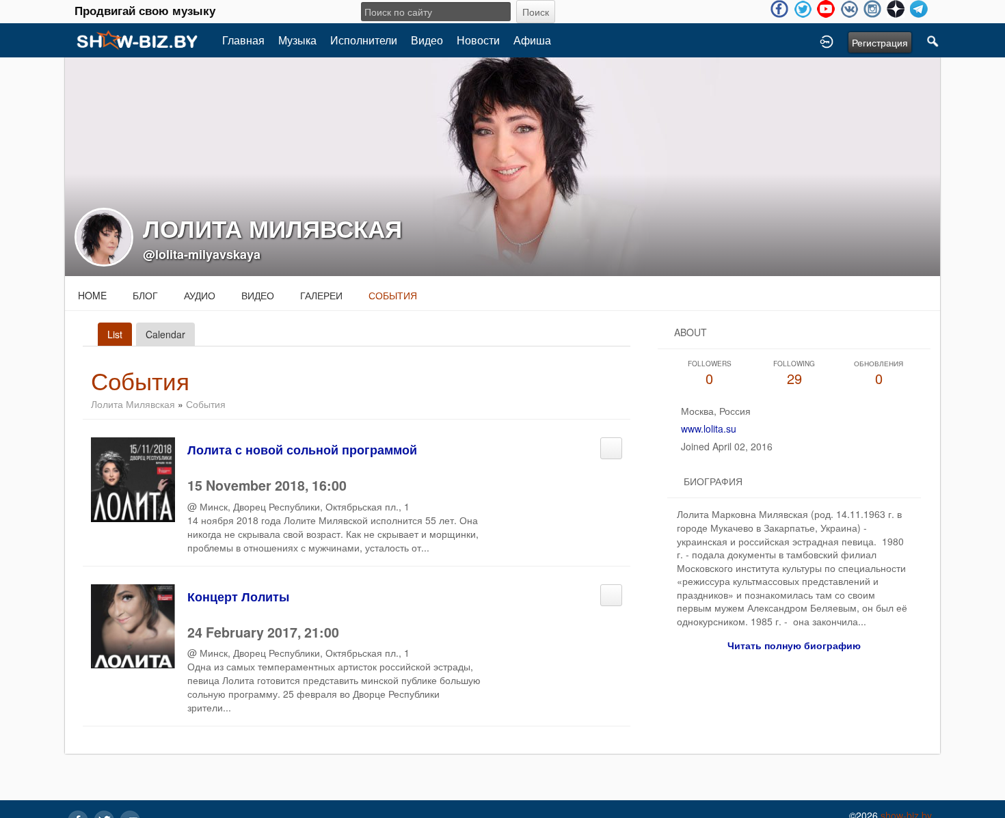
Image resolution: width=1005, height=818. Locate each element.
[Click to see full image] (502, 165)
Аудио (199, 295)
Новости (478, 40)
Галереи (321, 295)
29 (794, 373)
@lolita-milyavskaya (201, 254)
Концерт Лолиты (238, 596)
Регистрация (880, 42)
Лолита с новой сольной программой (302, 450)
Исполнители (363, 40)
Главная (243, 40)
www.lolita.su (708, 428)
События (392, 295)
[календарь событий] (611, 444)
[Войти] (826, 40)
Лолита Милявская (133, 404)
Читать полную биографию (794, 645)
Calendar (165, 334)
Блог (145, 295)
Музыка (297, 40)
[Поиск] (933, 40)
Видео (427, 40)
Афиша (532, 40)
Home (92, 295)
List (114, 334)
